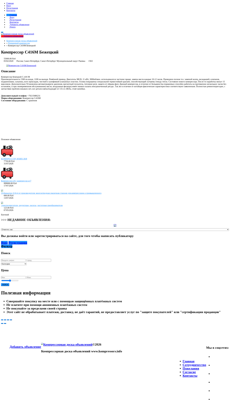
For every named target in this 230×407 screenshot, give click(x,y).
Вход (8, 6)
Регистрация (12, 8)
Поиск (12, 27)
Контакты (10, 10)
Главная (10, 3)
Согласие (189, 372)
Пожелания (191, 368)
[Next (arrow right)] (5, 323)
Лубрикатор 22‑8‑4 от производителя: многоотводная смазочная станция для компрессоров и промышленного (51, 193)
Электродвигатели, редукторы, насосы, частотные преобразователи (32, 205)
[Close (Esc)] (2, 319)
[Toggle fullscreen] (8, 319)
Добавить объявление (19, 24)
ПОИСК (5, 285)
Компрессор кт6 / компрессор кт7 (16, 181)
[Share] (5, 319)
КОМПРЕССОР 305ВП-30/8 (14, 159)
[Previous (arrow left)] (2, 323)
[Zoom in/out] (11, 319)
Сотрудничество (194, 365)
